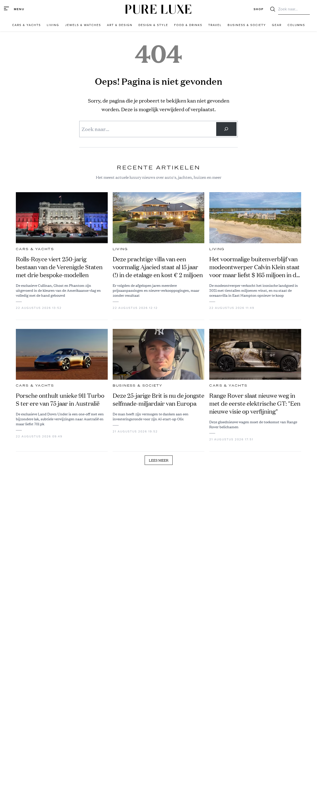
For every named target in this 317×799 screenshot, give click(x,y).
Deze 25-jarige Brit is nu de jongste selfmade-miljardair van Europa (158, 399)
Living (120, 249)
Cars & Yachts (35, 249)
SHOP (259, 9)
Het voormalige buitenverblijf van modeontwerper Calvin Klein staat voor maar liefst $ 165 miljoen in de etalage (254, 267)
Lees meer (158, 460)
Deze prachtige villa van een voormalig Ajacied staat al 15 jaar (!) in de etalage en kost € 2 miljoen (158, 267)
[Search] (226, 129)
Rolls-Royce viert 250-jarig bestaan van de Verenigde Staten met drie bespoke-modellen (59, 267)
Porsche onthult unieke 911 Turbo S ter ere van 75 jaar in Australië (60, 399)
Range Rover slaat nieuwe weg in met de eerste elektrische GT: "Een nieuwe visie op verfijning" (254, 403)
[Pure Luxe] (158, 9)
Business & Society (138, 385)
